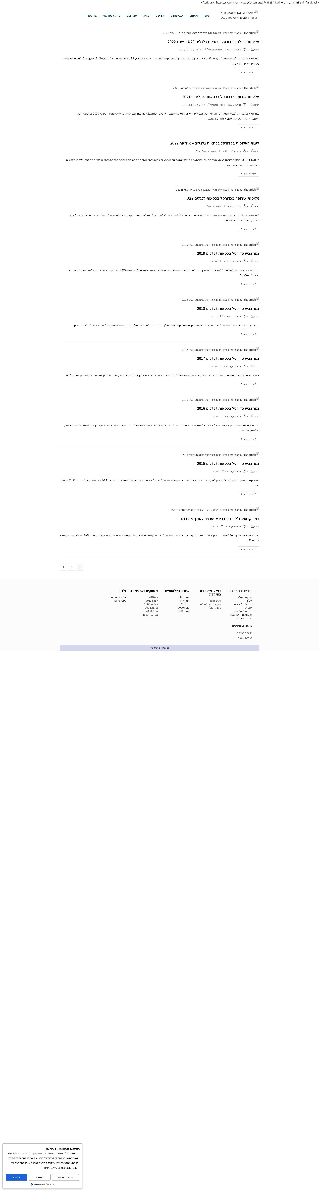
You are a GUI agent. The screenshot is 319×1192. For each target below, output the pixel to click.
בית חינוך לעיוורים (243, 604)
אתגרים (249, 607)
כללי (181, 49)
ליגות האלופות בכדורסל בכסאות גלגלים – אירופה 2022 (214, 143)
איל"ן (250, 600)
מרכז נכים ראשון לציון (241, 614)
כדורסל (189, 49)
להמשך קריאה (247, 72)
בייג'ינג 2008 (151, 604)
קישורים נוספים (242, 625)
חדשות (198, 49)
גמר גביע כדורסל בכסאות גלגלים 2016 (228, 408)
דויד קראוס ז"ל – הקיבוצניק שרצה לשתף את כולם (219, 518)
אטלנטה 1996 (150, 614)
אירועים (160, 15)
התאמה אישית (65, 1177)
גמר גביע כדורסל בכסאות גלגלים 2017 (228, 358)
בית (207, 15)
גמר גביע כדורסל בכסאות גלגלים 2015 (228, 463)
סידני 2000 (152, 611)
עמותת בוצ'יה (214, 607)
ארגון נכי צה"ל (245, 597)
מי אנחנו (194, 15)
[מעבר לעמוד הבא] (63, 567)
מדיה (146, 15)
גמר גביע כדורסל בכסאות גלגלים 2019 (228, 253)
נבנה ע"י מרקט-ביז (159, 647)
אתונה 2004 (151, 607)
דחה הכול (40, 1177)
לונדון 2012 (152, 600)
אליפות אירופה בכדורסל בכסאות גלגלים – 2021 (220, 96)
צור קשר (92, 15)
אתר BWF (184, 611)
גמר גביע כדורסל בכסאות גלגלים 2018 (228, 308)
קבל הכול (16, 1177)
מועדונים (132, 15)
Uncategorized (215, 49)
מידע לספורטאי (111, 15)
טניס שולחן (215, 600)
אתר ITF (184, 600)
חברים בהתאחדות (240, 591)
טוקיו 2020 (183, 607)
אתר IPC (184, 597)
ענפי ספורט (177, 15)
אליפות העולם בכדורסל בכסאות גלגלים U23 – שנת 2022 (213, 41)
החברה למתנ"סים (243, 611)
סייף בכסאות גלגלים (210, 604)
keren (256, 49)
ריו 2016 (184, 604)
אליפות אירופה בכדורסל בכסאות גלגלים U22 (223, 198)
